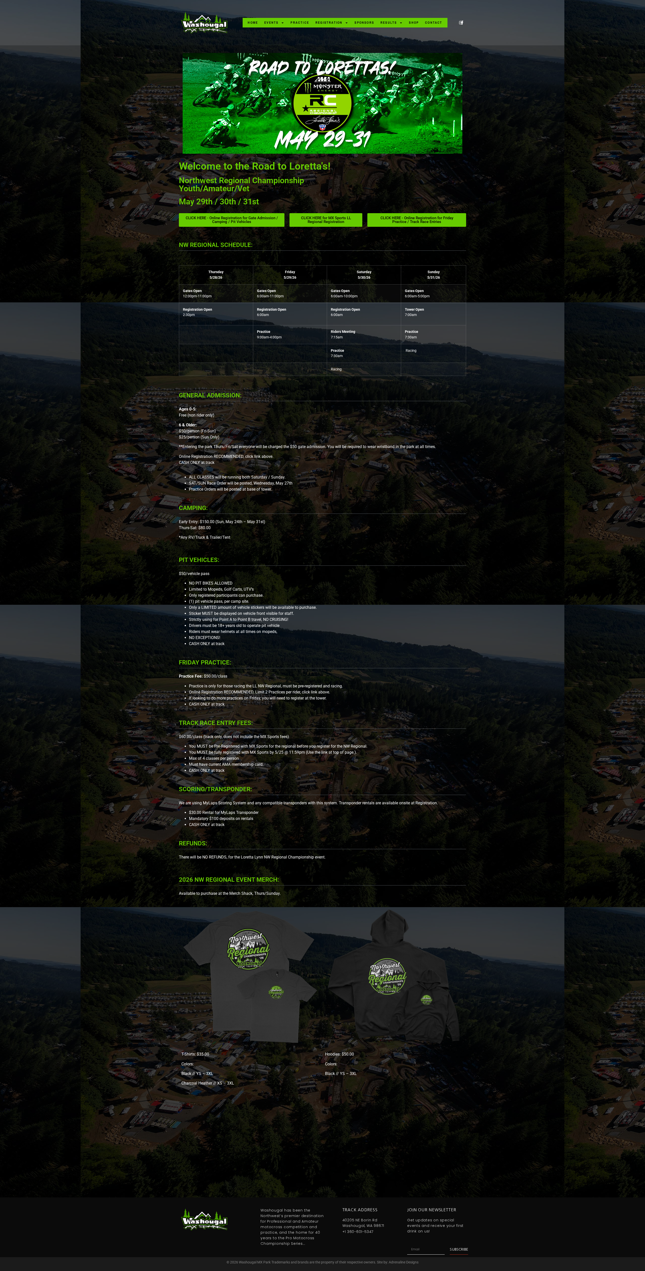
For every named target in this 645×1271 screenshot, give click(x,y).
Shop (414, 22)
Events (271, 22)
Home (253, 22)
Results (388, 22)
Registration (328, 22)
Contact (433, 22)
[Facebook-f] (462, 23)
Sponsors (364, 22)
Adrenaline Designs (403, 1262)
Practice (300, 22)
